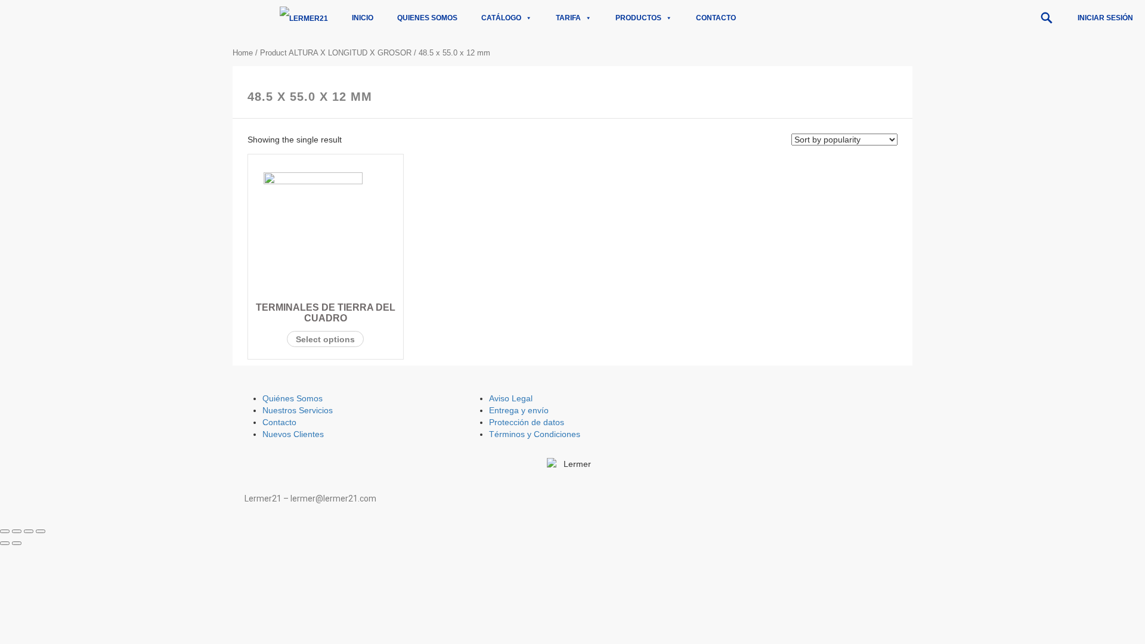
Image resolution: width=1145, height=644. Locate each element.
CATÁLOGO (501, 18)
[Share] (16, 531)
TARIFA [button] (568, 18)
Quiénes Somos (292, 398)
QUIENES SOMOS (427, 18)
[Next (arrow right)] (16, 543)
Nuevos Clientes (293, 434)
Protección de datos (526, 422)
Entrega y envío (519, 410)
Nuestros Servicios (297, 410)
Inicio (362, 18)
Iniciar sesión (1105, 18)
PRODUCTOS (638, 18)
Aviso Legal (511, 398)
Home (243, 52)
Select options (325, 339)
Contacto (716, 18)
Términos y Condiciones (534, 434)
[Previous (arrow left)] (5, 543)
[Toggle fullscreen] (28, 531)
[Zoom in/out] (40, 531)
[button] (1046, 18)
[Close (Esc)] (5, 531)
